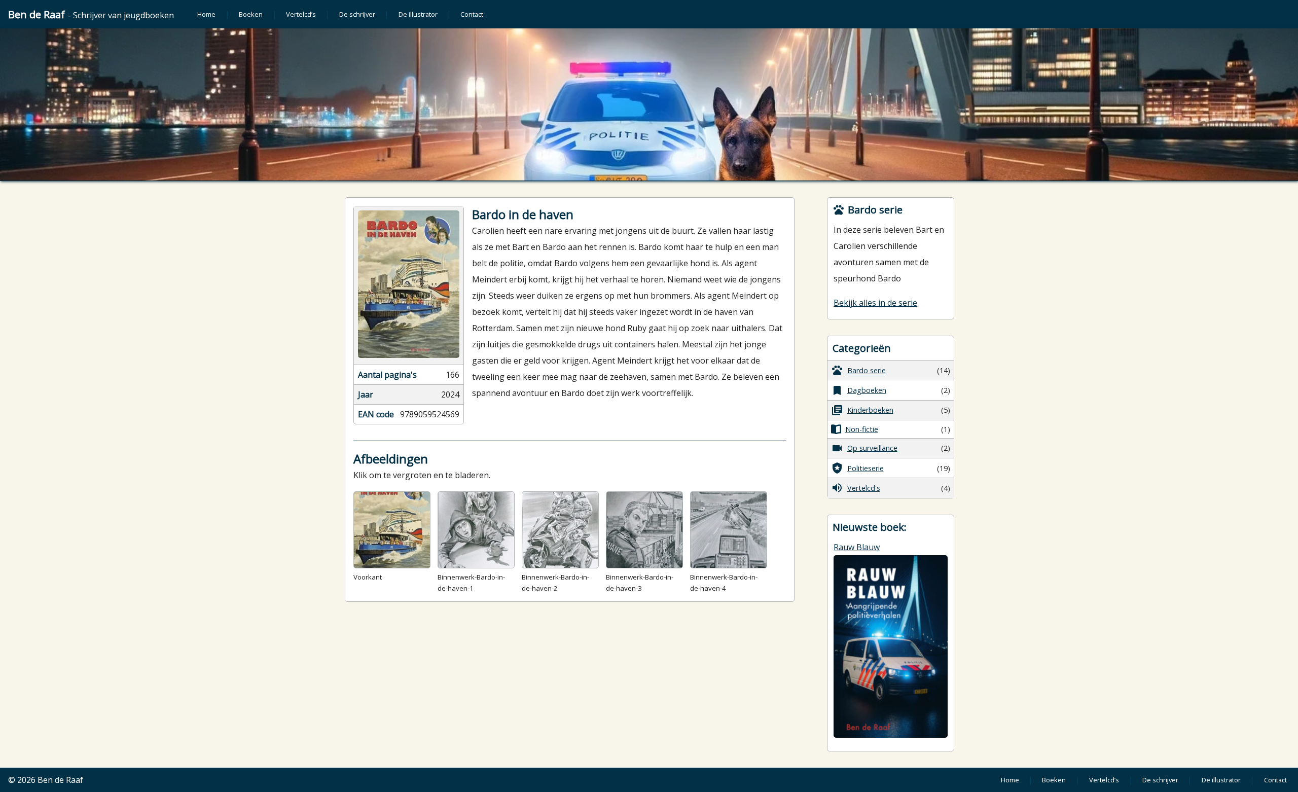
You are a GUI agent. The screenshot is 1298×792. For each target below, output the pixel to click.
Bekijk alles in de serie (875, 302)
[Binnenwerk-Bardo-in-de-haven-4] (728, 529)
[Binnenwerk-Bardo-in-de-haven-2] (560, 529)
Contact (471, 14)
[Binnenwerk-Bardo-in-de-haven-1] (476, 529)
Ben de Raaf (91, 14)
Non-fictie (861, 429)
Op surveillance (872, 448)
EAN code (376, 414)
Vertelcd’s (301, 14)
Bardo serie (866, 370)
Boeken (251, 14)
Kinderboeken (870, 410)
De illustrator (418, 14)
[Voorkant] (391, 529)
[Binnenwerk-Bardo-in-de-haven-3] (644, 529)
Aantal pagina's (387, 374)
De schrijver (357, 14)
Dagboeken (866, 390)
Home (206, 14)
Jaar (365, 394)
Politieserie (865, 468)
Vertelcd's (863, 488)
